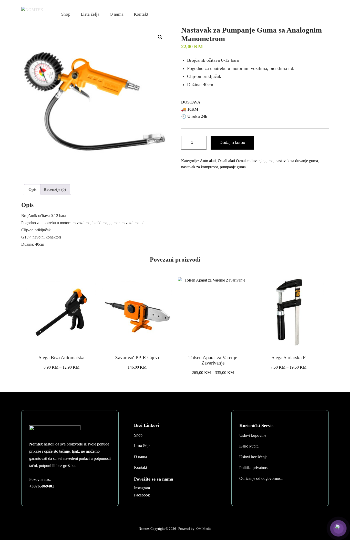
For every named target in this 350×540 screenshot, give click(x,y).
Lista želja (90, 14)
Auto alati (208, 161)
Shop (65, 14)
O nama (116, 14)
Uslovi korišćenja (253, 457)
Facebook (142, 495)
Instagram (142, 488)
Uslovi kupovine (252, 435)
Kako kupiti (249, 446)
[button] (160, 37)
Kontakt (141, 14)
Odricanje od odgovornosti (261, 478)
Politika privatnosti (254, 467)
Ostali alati (226, 161)
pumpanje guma (233, 167)
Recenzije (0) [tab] (55, 189)
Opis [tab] (32, 189)
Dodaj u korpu (232, 142)
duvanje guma (262, 161)
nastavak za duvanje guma (296, 161)
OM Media (203, 529)
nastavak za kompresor (199, 167)
